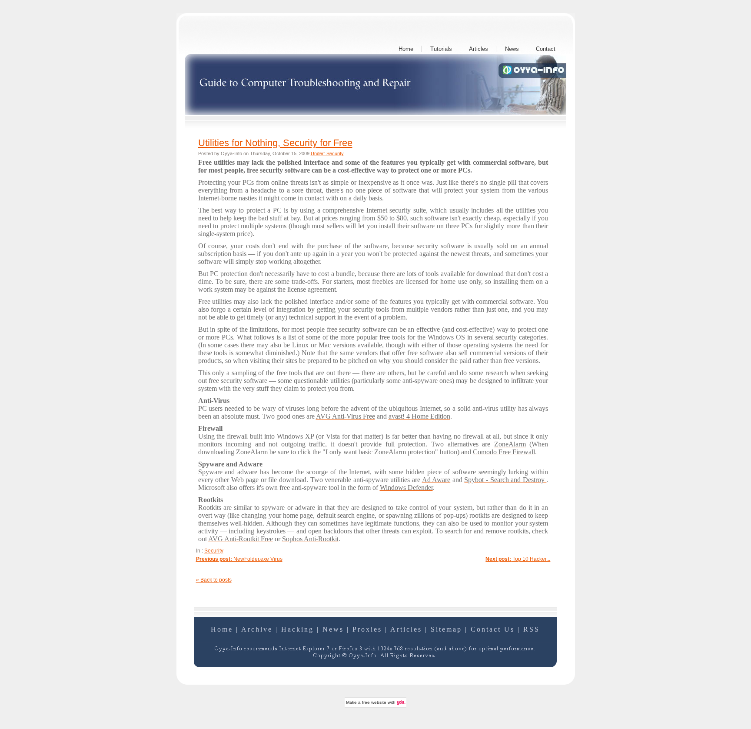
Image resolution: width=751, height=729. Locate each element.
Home (406, 49)
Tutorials (441, 49)
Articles (478, 49)
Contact (545, 49)
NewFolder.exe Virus (239, 559)
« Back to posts (214, 580)
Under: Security (327, 153)
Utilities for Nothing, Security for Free (275, 142)
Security (213, 551)
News (512, 49)
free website (374, 702)
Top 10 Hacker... (517, 559)
